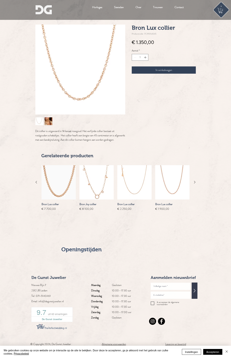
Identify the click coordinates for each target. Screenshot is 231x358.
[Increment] (145, 57)
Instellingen (191, 352)
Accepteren (212, 352)
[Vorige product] (36, 182)
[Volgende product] (195, 182)
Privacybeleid (21, 353)
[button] (220, 10)
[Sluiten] (227, 352)
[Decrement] (134, 57)
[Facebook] (161, 321)
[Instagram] (152, 321)
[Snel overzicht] (59, 182)
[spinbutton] (140, 57)
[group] (115, 188)
